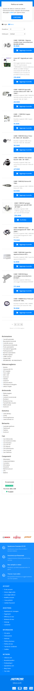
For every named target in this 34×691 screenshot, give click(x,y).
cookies (11, 12)
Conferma (17, 17)
